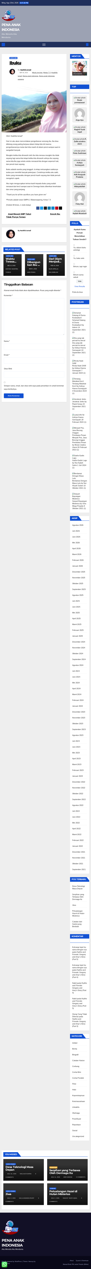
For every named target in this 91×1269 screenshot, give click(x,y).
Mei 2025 (76, 613)
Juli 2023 (76, 741)
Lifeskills (75, 1107)
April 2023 (76, 759)
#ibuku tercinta (37, 72)
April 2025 (76, 618)
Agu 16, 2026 (11, 1173)
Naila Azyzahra (25, 1173)
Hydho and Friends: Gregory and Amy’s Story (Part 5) (79, 988)
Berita (74, 1049)
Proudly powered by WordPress (12, 1261)
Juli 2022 (76, 811)
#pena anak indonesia (30, 76)
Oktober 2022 (77, 794)
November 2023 (78, 718)
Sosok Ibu (55, 214)
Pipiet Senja (77, 404)
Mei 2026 (76, 543)
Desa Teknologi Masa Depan (19, 1168)
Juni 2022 (76, 817)
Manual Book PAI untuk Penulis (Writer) (75, 1264)
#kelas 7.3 (46, 72)
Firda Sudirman (79, 153)
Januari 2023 (77, 776)
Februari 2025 (78, 630)
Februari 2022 (78, 840)
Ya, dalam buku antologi (79, 249)
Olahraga (76, 1113)
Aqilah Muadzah (80, 213)
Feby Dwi (80, 204)
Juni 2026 (76, 537)
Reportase (76, 1125)
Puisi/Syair (76, 1119)
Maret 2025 (76, 624)
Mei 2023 (76, 753)
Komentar (8, 295)
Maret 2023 (76, 764)
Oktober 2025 (77, 583)
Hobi (74, 1090)
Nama (7, 341)
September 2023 (79, 729)
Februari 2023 (78, 770)
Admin (74, 327)
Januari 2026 (77, 566)
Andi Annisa (67, 1177)
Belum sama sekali (78, 276)
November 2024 (78, 648)
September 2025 (79, 589)
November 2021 (78, 858)
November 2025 (78, 578)
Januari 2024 (77, 706)
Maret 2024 (76, 694)
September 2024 (79, 659)
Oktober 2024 (77, 653)
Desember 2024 (78, 642)
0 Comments (80, 1177)
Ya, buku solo (78, 258)
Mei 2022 (76, 823)
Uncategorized (78, 1136)
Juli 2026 (76, 531)
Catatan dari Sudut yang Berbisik (77, 924)
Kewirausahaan (78, 1101)
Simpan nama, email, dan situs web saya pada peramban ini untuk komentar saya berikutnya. (34, 387)
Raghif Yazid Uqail (69, 1198)
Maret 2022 (76, 834)
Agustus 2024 (77, 665)
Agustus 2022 (77, 805)
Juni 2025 (76, 607)
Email (7, 355)
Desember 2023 (78, 712)
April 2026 (76, 548)
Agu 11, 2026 (55, 1177)
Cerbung (75, 1066)
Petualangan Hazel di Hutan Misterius (78, 913)
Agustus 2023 (77, 735)
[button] (83, 44)
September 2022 (79, 799)
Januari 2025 (77, 636)
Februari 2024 (78, 700)
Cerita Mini (13, 58)
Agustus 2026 (77, 525)
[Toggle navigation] (44, 44)
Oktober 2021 (77, 864)
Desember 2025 (78, 572)
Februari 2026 (78, 560)
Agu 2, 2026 (11, 1198)
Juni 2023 (76, 747)
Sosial (74, 1130)
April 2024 (76, 688)
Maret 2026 (76, 554)
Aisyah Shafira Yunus (12, 270)
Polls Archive (77, 292)
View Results (79, 286)
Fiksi (74, 1084)
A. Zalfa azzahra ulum (80, 141)
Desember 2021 (78, 852)
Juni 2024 (76, 677)
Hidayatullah (79, 186)
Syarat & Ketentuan (82, 1260)
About (72, 1260)
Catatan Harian (78, 1060)
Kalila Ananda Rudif (26, 1198)
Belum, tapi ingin (80, 266)
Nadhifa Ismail (25, 70)
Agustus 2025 (77, 595)
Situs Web (8, 369)
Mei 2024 (76, 683)
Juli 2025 (76, 601)
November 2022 (78, 788)
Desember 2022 (78, 782)
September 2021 (79, 869)
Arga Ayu (80, 120)
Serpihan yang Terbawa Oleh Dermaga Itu (78, 897)
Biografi (75, 1055)
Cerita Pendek (78, 1078)
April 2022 (76, 829)
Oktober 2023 (77, 724)
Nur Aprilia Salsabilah (53, 270)
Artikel (74, 1043)
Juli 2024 (76, 671)
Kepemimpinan (78, 1095)
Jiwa (74, 905)
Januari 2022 (77, 846)
